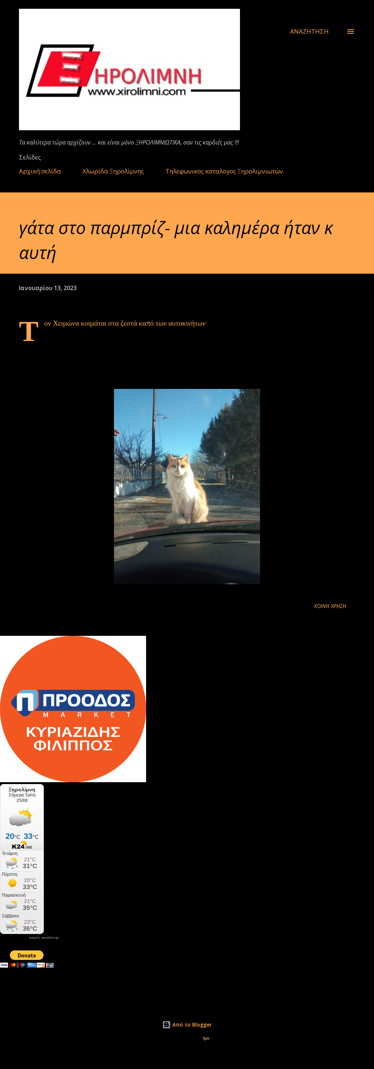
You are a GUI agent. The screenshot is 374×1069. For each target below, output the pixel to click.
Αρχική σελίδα (40, 171)
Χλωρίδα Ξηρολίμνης (113, 171)
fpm (206, 1038)
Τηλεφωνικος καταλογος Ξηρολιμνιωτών (224, 171)
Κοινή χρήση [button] (330, 606)
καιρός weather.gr (44, 937)
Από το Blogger (191, 1024)
